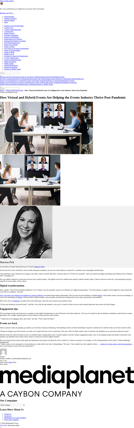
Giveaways (8, 416)
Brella (100, 295)
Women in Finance (10, 18)
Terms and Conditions (11, 420)
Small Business (9, 17)
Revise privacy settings (13, 425)
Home (2, 90)
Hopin (20, 297)
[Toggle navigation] (13, 13)
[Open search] (1, 75)
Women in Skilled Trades (12, 69)
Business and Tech (6, 13)
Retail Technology (10, 62)
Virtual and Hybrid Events (14, 90)
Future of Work (9, 46)
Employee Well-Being (11, 37)
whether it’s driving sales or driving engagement (116, 344)
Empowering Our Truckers (13, 39)
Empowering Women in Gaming (15, 41)
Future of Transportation (12, 50)
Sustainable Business (11, 65)
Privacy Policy (3, 425)
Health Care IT (9, 54)
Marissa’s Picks (39, 267)
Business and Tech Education (14, 26)
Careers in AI (8, 28)
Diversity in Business (11, 35)
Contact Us (8, 414)
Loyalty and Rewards (11, 58)
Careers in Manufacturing (12, 30)
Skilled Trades (9, 63)
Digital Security (9, 33)
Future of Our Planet (11, 45)
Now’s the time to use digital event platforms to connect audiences (22, 295)
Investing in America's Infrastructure (16, 56)
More (6, 22)
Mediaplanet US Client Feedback (15, 418)
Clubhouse (16, 301)
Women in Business (10, 67)
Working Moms (9, 20)
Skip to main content (7, 1)
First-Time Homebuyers (12, 43)
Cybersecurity (8, 31)
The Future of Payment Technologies (16, 48)
